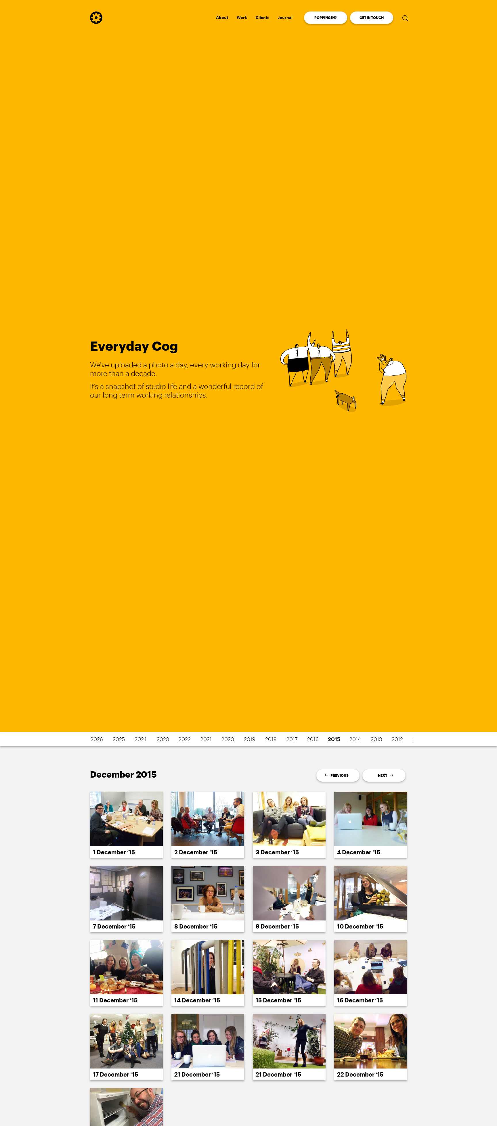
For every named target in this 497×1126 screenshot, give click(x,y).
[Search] (405, 17)
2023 (163, 739)
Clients (262, 17)
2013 (376, 739)
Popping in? (325, 18)
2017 (291, 739)
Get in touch (372, 18)
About (222, 17)
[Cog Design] (96, 22)
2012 (397, 739)
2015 (334, 739)
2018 (271, 739)
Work (242, 17)
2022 (185, 739)
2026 (97, 739)
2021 (206, 739)
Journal (285, 17)
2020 (227, 739)
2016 (313, 739)
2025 (119, 739)
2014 (355, 739)
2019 (249, 739)
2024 (141, 739)
